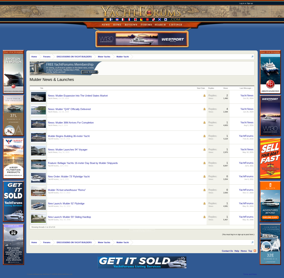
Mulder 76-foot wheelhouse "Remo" (67, 190)
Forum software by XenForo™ (50, 274)
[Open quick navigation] (252, 57)
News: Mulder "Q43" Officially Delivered (69, 109)
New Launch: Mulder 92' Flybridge (66, 203)
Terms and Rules (250, 274)
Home (117, 24)
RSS (255, 251)
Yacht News (53, 98)
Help (237, 251)
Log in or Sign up (246, 3)
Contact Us (227, 251)
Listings (175, 24)
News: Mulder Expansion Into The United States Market (78, 95)
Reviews (131, 24)
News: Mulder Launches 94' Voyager (67, 149)
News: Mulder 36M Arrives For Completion (71, 122)
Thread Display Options (142, 230)
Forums (146, 24)
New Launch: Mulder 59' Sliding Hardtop (69, 217)
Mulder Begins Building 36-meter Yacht (69, 136)
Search (160, 24)
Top (250, 251)
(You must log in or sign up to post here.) (238, 234)
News (106, 24)
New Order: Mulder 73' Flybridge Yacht (69, 176)
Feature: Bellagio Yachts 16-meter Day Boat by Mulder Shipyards (83, 163)
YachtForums (53, 139)
